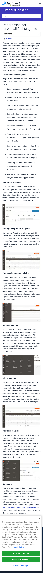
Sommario (8, 34)
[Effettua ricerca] (5, 16)
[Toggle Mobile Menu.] (40, 4)
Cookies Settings (20, 566)
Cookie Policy (18, 547)
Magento (9, 38)
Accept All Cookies (21, 553)
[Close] (39, 518)
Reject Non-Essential (21, 559)
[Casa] (11, 3)
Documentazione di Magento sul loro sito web (19, 507)
